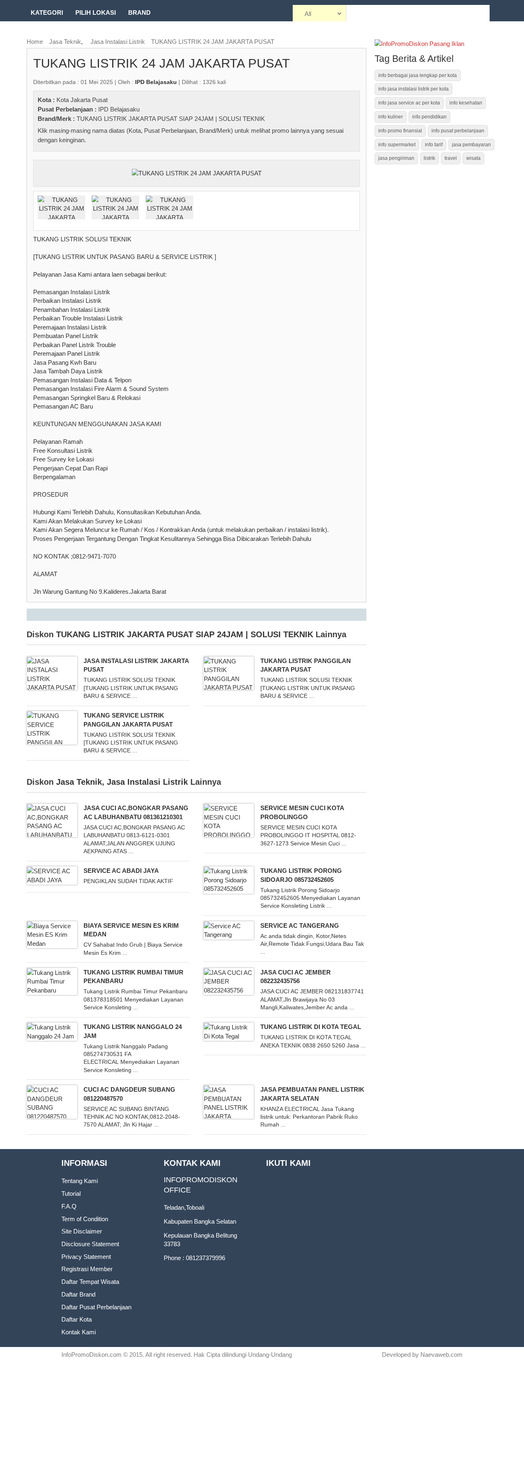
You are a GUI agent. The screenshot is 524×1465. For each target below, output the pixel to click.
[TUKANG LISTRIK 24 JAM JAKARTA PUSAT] (196, 172)
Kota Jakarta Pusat (82, 99)
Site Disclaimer (81, 1231)
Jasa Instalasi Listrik (117, 41)
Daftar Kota (76, 1319)
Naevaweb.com (441, 1354)
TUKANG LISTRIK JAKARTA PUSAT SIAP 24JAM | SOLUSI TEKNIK (171, 118)
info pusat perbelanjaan (457, 131)
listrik (429, 158)
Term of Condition (84, 1218)
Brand (139, 12)
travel (451, 158)
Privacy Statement (86, 1256)
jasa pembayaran (471, 145)
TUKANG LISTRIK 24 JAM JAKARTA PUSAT (212, 41)
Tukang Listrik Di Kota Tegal (310, 1026)
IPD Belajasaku (119, 109)
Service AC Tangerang (299, 925)
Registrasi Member (87, 1268)
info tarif (434, 145)
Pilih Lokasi (95, 12)
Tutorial (71, 1193)
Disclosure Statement (90, 1243)
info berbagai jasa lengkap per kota (417, 75)
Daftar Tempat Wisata (90, 1281)
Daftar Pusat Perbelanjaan (96, 1307)
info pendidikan (429, 117)
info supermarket (397, 145)
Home (35, 41)
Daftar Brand (78, 1294)
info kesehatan (465, 103)
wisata (473, 158)
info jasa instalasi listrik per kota (413, 89)
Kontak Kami (78, 1332)
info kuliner (390, 117)
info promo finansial (400, 131)
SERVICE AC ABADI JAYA (121, 870)
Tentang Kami (79, 1180)
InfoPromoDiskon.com (91, 1354)
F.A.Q (69, 1206)
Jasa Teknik (65, 41)
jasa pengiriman (396, 158)
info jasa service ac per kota (409, 103)
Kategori (47, 12)
